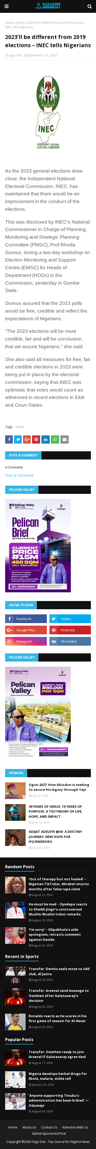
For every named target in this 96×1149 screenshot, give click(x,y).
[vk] (70, 641)
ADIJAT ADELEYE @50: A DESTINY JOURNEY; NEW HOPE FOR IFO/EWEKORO (55, 836)
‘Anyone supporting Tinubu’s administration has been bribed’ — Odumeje (59, 1100)
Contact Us (49, 1127)
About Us (29, 1127)
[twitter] (70, 618)
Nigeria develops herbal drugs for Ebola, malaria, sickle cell (58, 1076)
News (21, 23)
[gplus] (26, 630)
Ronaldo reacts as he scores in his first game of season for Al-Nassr (58, 1018)
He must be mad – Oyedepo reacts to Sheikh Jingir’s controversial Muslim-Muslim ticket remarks (58, 909)
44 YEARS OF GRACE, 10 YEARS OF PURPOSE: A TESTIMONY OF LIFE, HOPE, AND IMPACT (55, 811)
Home (9, 23)
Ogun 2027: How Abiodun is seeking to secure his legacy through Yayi (59, 787)
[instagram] (26, 641)
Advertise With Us (75, 1127)
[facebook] (26, 618)
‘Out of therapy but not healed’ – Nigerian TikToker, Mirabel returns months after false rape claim (59, 884)
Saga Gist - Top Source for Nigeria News (61, 1142)
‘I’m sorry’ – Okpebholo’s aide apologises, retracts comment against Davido (55, 934)
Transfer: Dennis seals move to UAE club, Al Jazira (59, 971)
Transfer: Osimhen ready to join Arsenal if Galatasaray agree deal (57, 1054)
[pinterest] (70, 630)
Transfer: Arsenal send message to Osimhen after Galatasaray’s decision (59, 995)
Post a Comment (19, 475)
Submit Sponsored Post (49, 1133)
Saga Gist (15, 55)
